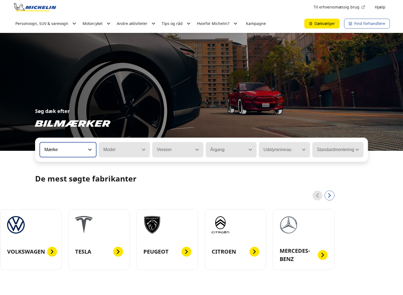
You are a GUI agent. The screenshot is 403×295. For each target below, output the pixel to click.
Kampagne (256, 23)
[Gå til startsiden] (35, 7)
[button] (89, 149)
